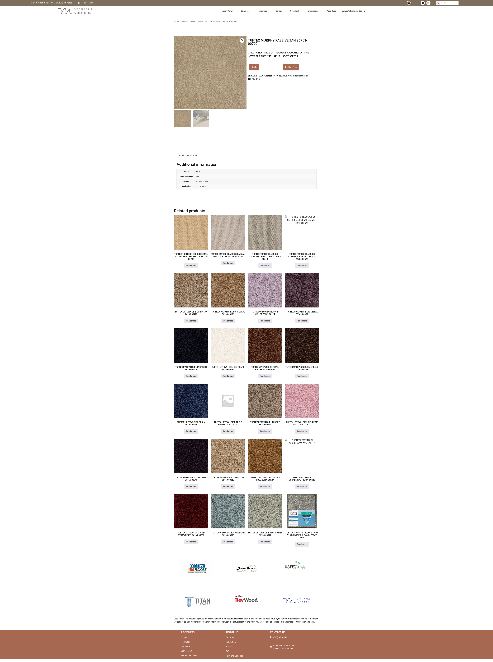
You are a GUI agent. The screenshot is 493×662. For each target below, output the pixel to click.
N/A (197, 176)
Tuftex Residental (195, 22)
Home (176, 22)
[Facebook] (423, 3)
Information (313, 11)
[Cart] (409, 3)
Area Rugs (331, 11)
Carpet (279, 11)
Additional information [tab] (188, 155)
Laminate (245, 11)
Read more (191, 265)
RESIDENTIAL (201, 186)
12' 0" (198, 171)
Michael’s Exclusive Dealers (353, 11)
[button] (242, 40)
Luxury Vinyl (227, 11)
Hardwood (262, 11)
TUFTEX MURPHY (283, 76)
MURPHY (256, 79)
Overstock (294, 11)
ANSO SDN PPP (202, 181)
